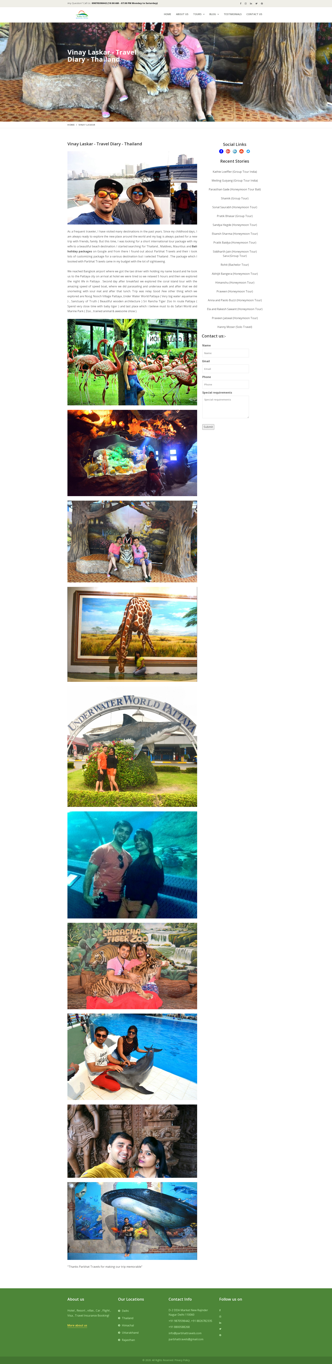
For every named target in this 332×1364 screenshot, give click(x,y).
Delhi (125, 1311)
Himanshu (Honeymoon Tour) (234, 282)
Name (206, 345)
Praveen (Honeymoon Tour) (234, 291)
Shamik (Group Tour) (234, 198)
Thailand (127, 1318)
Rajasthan (128, 1340)
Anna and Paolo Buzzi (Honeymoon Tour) (235, 300)
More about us (77, 1325)
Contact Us (254, 14)
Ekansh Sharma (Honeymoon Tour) (235, 234)
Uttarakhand (130, 1333)
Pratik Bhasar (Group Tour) (235, 216)
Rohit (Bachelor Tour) (235, 265)
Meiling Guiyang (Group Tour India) (235, 180)
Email (206, 361)
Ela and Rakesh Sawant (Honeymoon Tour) (234, 309)
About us (182, 14)
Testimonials (233, 14)
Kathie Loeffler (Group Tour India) (235, 172)
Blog (212, 14)
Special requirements (217, 392)
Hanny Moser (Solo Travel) (234, 327)
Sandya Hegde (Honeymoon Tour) (235, 225)
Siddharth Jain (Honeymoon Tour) (235, 251)
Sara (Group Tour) (235, 256)
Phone (206, 377)
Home (167, 14)
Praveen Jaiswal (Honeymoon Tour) (235, 318)
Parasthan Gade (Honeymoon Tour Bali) (235, 189)
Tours (197, 14)
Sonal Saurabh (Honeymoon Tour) (234, 207)
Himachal (128, 1325)
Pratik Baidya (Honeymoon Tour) (234, 242)
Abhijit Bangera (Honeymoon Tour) (235, 274)
